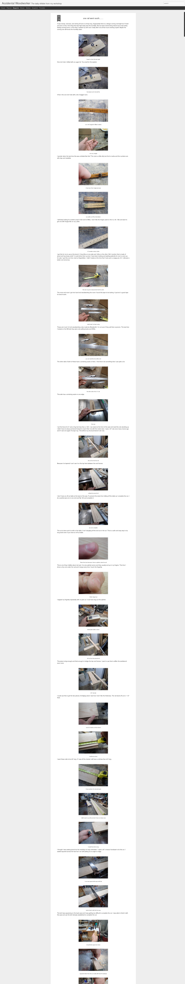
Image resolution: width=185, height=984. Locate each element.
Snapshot (35, 8)
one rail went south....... (93, 18)
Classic (3, 8)
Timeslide (42, 8)
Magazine (16, 8)
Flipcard (9, 8)
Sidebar (28, 8)
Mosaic (22, 8)
